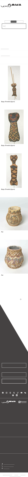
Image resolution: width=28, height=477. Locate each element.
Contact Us (6, 468)
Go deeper (22, 16)
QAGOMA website (6, 431)
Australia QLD (4, 48)
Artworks (5, 16)
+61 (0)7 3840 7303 (9, 466)
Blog (16, 429)
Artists (13, 16)
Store (3, 433)
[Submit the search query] (3, 26)
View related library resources (9, 291)
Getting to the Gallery (9, 464)
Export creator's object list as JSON (11, 299)
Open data (4, 429)
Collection (11, 11)
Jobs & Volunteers (7, 474)
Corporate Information (15, 476)
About (16, 431)
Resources (20, 21)
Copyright (23, 474)
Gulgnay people (5, 55)
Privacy (16, 474)
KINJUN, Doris (4, 104)
